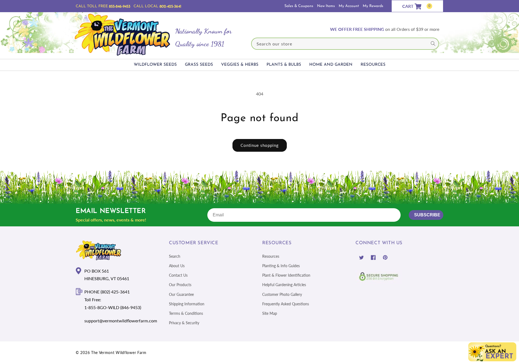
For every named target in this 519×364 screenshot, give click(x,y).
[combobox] (345, 44)
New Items (326, 6)
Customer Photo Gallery (282, 294)
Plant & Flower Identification (286, 275)
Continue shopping (260, 145)
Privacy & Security (184, 322)
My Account (349, 6)
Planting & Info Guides (281, 265)
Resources (270, 256)
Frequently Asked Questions (285, 304)
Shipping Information (186, 304)
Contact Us (178, 275)
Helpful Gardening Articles (284, 284)
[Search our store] (433, 43)
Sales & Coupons (298, 6)
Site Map (269, 313)
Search (174, 256)
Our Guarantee (181, 294)
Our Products (180, 284)
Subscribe (427, 215)
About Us (177, 265)
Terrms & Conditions (186, 313)
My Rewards (373, 6)
